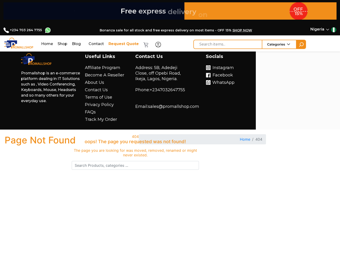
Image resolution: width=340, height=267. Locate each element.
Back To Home (135, 184)
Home (47, 44)
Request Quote (123, 44)
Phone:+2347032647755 (160, 89)
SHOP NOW (242, 30)
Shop (62, 44)
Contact (96, 44)
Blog (76, 44)
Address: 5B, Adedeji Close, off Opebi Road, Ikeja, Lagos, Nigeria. (158, 73)
